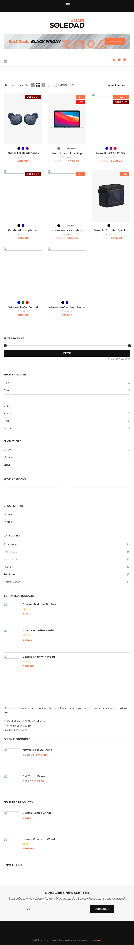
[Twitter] (60, 7)
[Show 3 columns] (38, 85)
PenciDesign (95, 940)
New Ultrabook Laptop (67, 153)
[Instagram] (65, 7)
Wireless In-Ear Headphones (67, 307)
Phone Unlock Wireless (67, 230)
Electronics (23, 156)
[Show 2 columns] (43, 85)
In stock (8, 521)
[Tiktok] (79, 7)
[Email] (74, 7)
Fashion (8, 566)
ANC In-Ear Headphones (23, 153)
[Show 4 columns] (33, 85)
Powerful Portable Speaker (111, 230)
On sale (8, 514)
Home (67, 4)
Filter (67, 353)
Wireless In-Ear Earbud (23, 307)
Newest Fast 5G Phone (111, 153)
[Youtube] (69, 7)
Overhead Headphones (23, 230)
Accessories (11, 544)
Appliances (10, 551)
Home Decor (12, 581)
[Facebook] (55, 7)
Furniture (9, 574)
